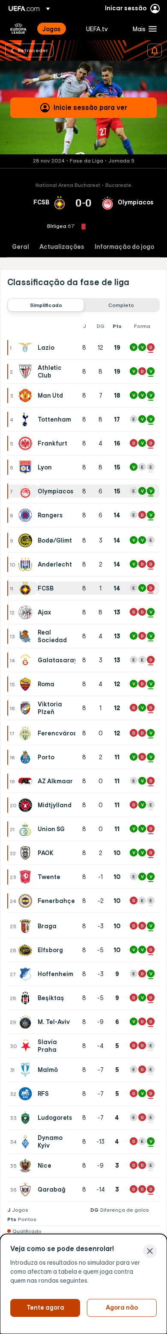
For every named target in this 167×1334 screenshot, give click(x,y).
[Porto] (27, 757)
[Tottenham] (27, 419)
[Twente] (27, 877)
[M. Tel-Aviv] (27, 1022)
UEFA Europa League (18, 29)
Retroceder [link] (33, 50)
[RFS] (27, 1094)
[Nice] (27, 1165)
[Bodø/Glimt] (27, 540)
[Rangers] (27, 515)
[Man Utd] (27, 395)
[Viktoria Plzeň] (27, 708)
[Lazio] (27, 347)
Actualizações (61, 247)
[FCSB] (27, 588)
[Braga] (27, 926)
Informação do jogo (124, 247)
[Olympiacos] (27, 491)
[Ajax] (27, 612)
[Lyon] (27, 467)
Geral (20, 247)
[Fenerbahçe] (27, 901)
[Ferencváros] (27, 733)
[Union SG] (27, 829)
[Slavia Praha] (27, 1046)
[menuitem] (57, 28)
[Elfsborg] (27, 950)
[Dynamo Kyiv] (27, 1141)
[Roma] (27, 684)
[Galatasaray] (27, 660)
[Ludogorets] (27, 1117)
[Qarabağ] (27, 1189)
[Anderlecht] (27, 564)
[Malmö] (27, 1070)
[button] (142, 28)
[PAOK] (27, 853)
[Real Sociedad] (27, 636)
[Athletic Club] (27, 371)
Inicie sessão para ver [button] (90, 107)
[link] (51, 28)
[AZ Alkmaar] (27, 781)
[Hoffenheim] (27, 974)
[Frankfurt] (27, 443)
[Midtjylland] (27, 805)
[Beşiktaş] (27, 998)
